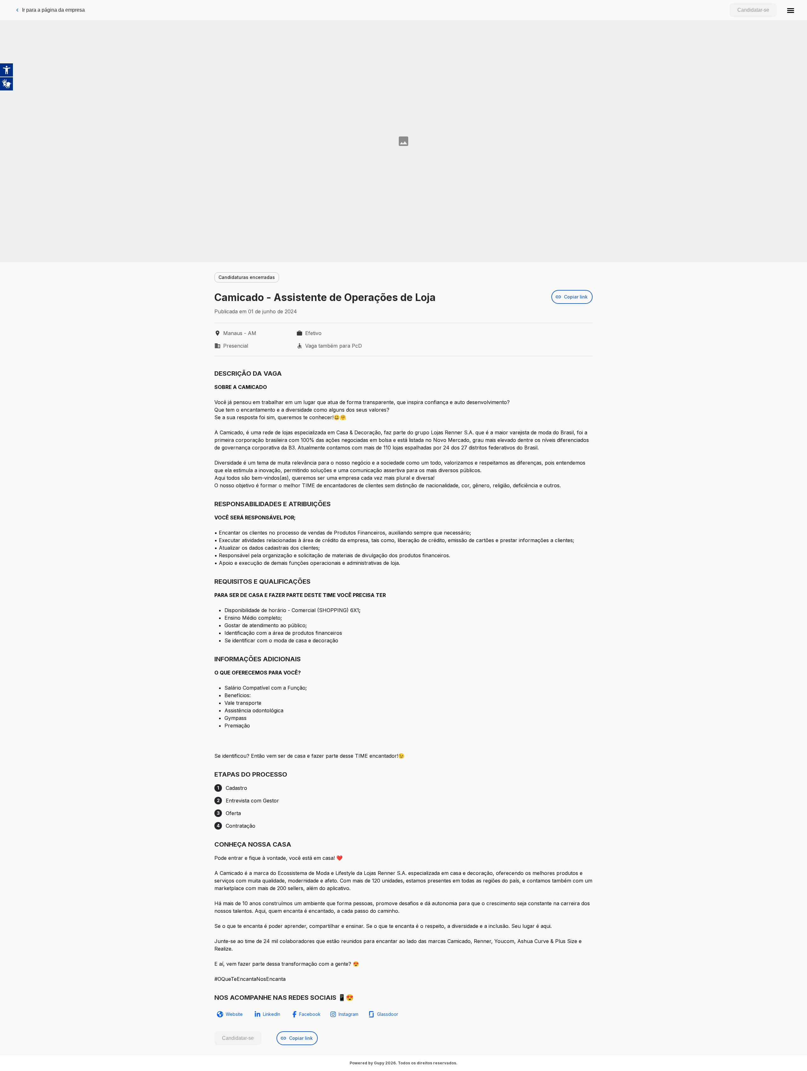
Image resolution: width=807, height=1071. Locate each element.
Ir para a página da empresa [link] (53, 10)
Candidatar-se (753, 10)
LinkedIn (271, 1014)
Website (234, 1014)
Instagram (348, 1014)
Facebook (310, 1014)
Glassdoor (387, 1014)
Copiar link (576, 296)
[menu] (791, 10)
